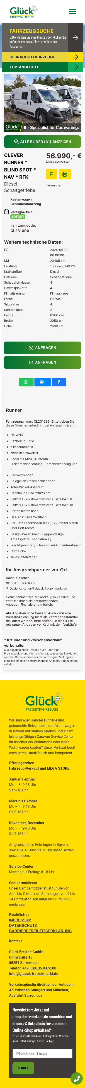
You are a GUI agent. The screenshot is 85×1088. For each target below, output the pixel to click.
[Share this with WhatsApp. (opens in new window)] (26, 383)
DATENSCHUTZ (23, 925)
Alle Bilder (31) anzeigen (45, 141)
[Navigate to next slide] (74, 103)
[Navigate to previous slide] (10, 103)
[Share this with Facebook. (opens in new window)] (59, 383)
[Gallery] (42, 103)
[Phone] (76, 1078)
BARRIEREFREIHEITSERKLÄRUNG (40, 931)
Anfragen (45, 348)
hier (51, 1041)
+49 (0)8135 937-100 (39, 968)
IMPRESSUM (20, 920)
